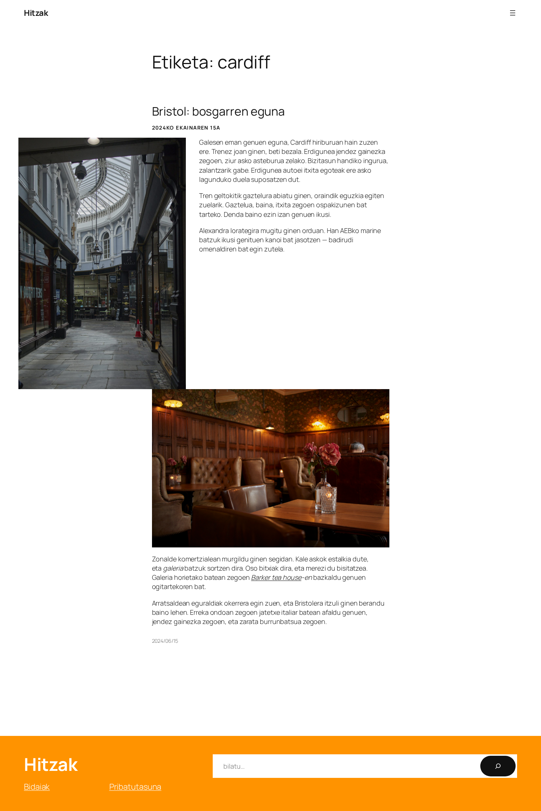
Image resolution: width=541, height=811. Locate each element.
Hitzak (36, 12)
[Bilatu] (498, 766)
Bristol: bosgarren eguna (218, 111)
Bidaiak (37, 786)
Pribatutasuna (135, 786)
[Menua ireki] (512, 12)
